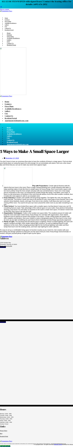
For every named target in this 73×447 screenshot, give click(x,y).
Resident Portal (4, 436)
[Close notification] (1, 7)
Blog (1, 433)
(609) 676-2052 (8, 246)
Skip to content (4, 9)
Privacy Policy (3, 430)
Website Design (58, 444)
